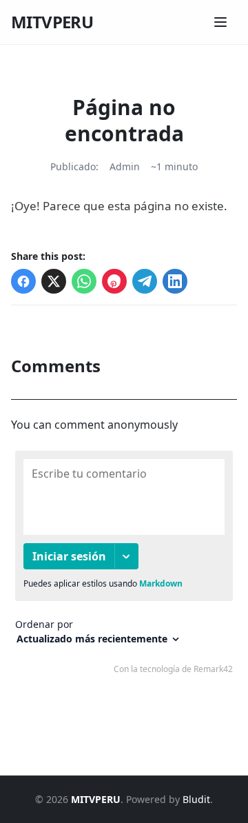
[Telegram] (144, 281)
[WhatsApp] (84, 281)
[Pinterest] (114, 281)
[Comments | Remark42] (124, 565)
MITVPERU (52, 22)
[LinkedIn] (175, 281)
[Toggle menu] (220, 22)
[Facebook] (23, 281)
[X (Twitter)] (53, 281)
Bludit (196, 799)
